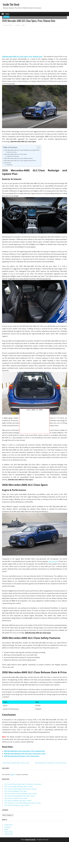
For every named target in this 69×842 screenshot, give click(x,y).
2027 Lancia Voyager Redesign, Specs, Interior (18, 786)
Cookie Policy (8, 825)
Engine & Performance (13, 156)
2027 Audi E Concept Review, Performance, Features (20, 789)
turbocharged (53, 561)
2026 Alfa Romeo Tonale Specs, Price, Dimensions (50, 763)
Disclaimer (7, 827)
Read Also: (10, 165)
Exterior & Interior (12, 152)
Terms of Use (8, 834)
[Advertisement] (34, 41)
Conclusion (7, 163)
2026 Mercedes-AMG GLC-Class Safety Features (18, 158)
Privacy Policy (8, 832)
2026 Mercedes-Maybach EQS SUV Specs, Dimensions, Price (24, 754)
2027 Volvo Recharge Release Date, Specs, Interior (19, 796)
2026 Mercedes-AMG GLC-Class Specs (15, 154)
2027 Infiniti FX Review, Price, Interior (16, 798)
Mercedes (6, 17)
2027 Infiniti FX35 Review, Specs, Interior (17, 805)
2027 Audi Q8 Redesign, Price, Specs (15, 791)
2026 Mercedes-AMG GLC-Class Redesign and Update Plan (21, 150)
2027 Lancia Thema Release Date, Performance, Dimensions (23, 784)
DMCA (6, 829)
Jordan (18, 25)
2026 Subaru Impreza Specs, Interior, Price (16, 763)
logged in (13, 774)
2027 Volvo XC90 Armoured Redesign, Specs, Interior (20, 793)
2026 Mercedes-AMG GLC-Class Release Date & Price (20, 160)
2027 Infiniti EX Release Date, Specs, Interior (18, 801)
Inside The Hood (11, 4)
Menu (7, 14)
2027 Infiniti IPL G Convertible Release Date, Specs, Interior (22, 803)
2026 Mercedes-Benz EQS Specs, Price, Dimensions (21, 756)
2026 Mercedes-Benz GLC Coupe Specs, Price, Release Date (24, 751)
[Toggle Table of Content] (37, 147)
